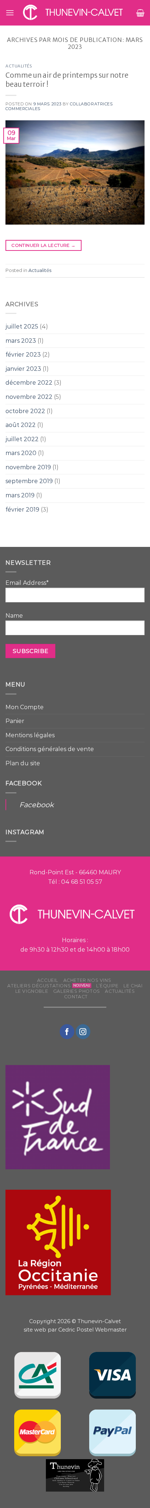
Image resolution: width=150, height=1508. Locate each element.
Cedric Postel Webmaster (92, 1329)
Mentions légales (30, 735)
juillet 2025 (21, 326)
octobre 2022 (25, 411)
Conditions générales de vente (49, 749)
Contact (76, 996)
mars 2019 (20, 495)
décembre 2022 (28, 382)
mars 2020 (20, 453)
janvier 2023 (23, 368)
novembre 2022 (28, 396)
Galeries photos (76, 991)
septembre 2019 (29, 481)
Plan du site (22, 763)
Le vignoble (31, 991)
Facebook (36, 804)
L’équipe (107, 985)
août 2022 (20, 424)
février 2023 (23, 354)
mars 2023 (20, 340)
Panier (14, 721)
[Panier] (140, 13)
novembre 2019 (28, 467)
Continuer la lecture (43, 245)
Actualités (18, 66)
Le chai (132, 985)
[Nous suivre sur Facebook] (67, 1031)
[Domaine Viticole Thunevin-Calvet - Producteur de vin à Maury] (75, 12)
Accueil (47, 980)
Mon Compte (24, 707)
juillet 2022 (22, 439)
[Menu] (9, 13)
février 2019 (22, 509)
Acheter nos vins (87, 980)
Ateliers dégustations (39, 985)
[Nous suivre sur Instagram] (83, 1031)
